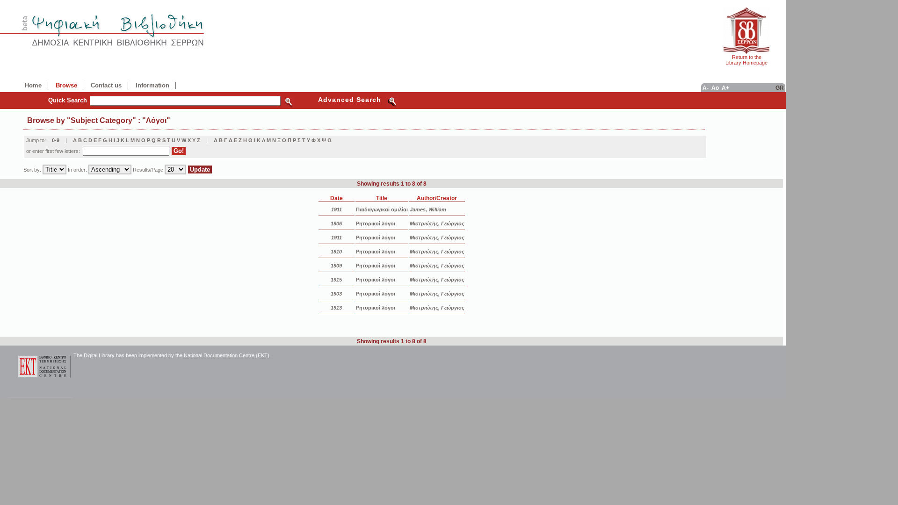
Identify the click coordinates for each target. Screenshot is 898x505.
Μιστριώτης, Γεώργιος (437, 223)
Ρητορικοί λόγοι (375, 223)
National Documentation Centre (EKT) (226, 355)
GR (779, 88)
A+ (725, 88)
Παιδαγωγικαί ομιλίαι (382, 209)
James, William (428, 209)
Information (152, 85)
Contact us (106, 85)
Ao (715, 88)
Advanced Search (349, 99)
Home (33, 85)
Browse (66, 85)
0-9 (55, 140)
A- (705, 88)
